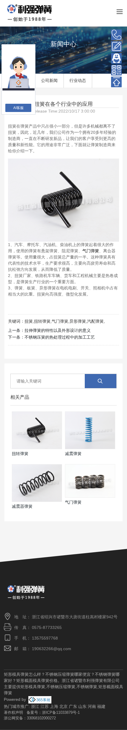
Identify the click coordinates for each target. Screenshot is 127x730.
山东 (82, 706)
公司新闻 (49, 80)
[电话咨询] (116, 34)
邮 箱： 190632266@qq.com (42, 648)
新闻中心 (63, 44)
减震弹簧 (73, 453)
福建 (101, 706)
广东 (73, 706)
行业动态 (77, 80)
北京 (63, 706)
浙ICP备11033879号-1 (61, 712)
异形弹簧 (77, 321)
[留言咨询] (116, 46)
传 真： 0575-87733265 (38, 627)
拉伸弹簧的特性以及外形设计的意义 (58, 330)
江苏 (44, 706)
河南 (92, 706)
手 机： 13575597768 (36, 638)
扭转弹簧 (42, 321)
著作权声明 (13, 712)
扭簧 (29, 321)
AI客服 (18, 108)
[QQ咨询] (116, 58)
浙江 (35, 706)
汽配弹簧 (95, 321)
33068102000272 (41, 718)
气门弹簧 (60, 321)
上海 (54, 706)
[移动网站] (116, 70)
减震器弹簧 (22, 506)
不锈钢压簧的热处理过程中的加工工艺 (60, 337)
